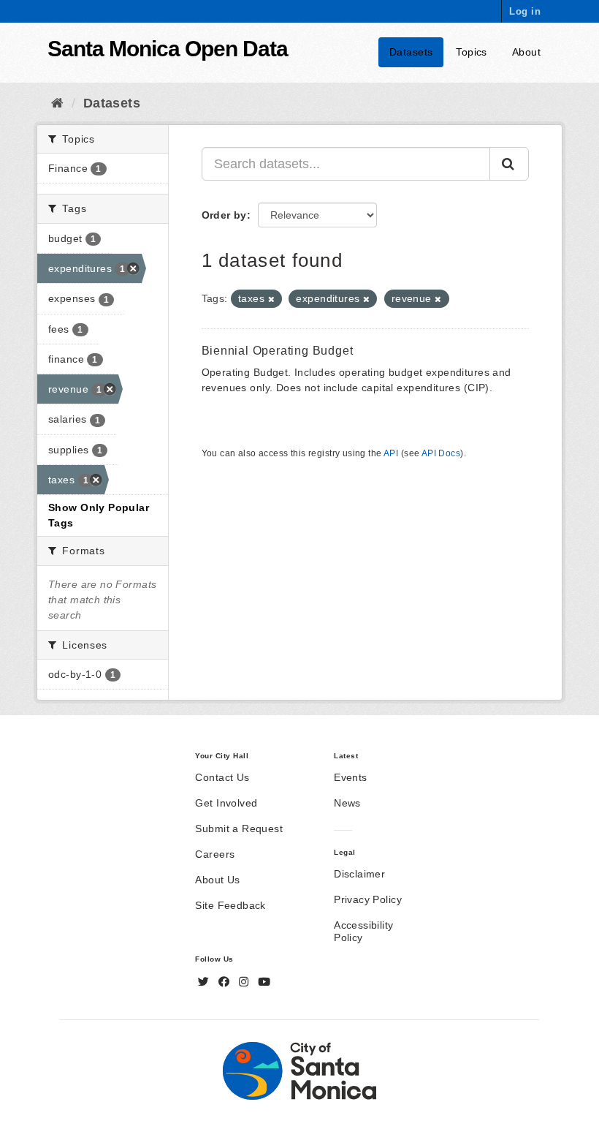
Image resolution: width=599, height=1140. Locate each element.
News (347, 803)
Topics (471, 52)
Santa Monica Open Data (167, 49)
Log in (525, 11)
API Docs (440, 453)
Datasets (410, 52)
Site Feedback (230, 905)
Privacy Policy (368, 899)
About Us (217, 880)
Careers (214, 854)
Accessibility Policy (363, 931)
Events (350, 777)
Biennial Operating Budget (278, 350)
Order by (224, 215)
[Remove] (271, 299)
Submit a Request (239, 828)
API (391, 453)
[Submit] (509, 164)
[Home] (57, 103)
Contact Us (222, 777)
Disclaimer (359, 874)
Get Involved (226, 803)
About (526, 52)
